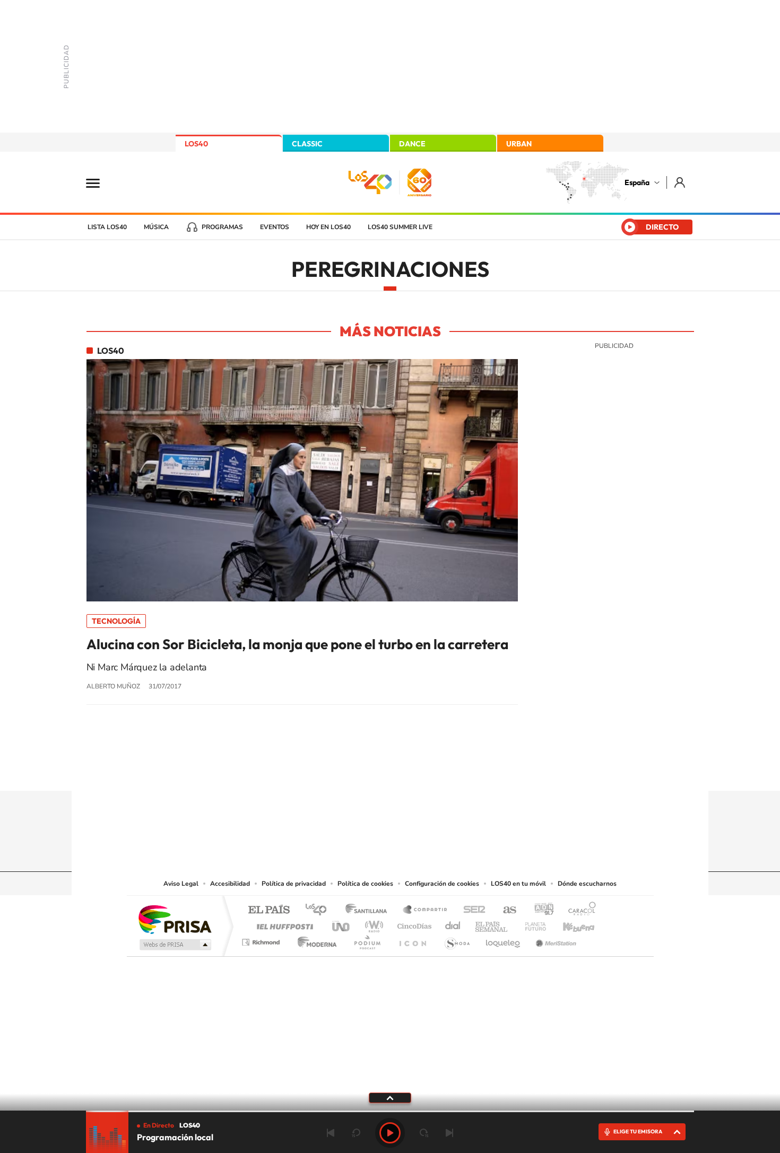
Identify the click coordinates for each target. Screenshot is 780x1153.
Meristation (554, 939)
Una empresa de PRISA (174, 919)
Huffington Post (283, 923)
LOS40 (196, 144)
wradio (372, 923)
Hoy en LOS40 (328, 227)
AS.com (504, 910)
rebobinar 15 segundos (356, 1132)
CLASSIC (307, 144)
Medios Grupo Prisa (174, 944)
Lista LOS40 (107, 227)
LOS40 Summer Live (400, 227)
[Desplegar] (390, 1097)
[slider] (390, 1111)
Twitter (390, 770)
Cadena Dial (453, 923)
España (637, 182)
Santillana (369, 910)
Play (390, 1133)
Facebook (411, 770)
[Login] (680, 182)
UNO (342, 923)
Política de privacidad (294, 883)
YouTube (368, 770)
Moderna (314, 939)
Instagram (326, 770)
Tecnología (116, 621)
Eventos (274, 227)
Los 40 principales (320, 910)
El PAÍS (269, 910)
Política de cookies (365, 883)
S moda (456, 939)
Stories (453, 770)
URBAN (519, 144)
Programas (222, 227)
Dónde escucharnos (587, 883)
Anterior (330, 1132)
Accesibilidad (230, 883)
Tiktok (347, 770)
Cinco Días (413, 923)
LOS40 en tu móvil (518, 883)
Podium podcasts (366, 939)
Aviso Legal (180, 883)
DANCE (412, 144)
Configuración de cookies (442, 883)
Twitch (432, 770)
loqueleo (503, 939)
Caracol (578, 910)
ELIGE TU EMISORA (637, 1131)
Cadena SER (471, 910)
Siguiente (449, 1132)
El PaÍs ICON (412, 939)
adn (540, 910)
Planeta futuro (531, 923)
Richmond (262, 939)
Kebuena (569, 923)
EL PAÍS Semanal (492, 923)
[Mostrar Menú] (100, 182)
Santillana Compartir (425, 910)
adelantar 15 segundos (424, 1132)
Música (156, 227)
